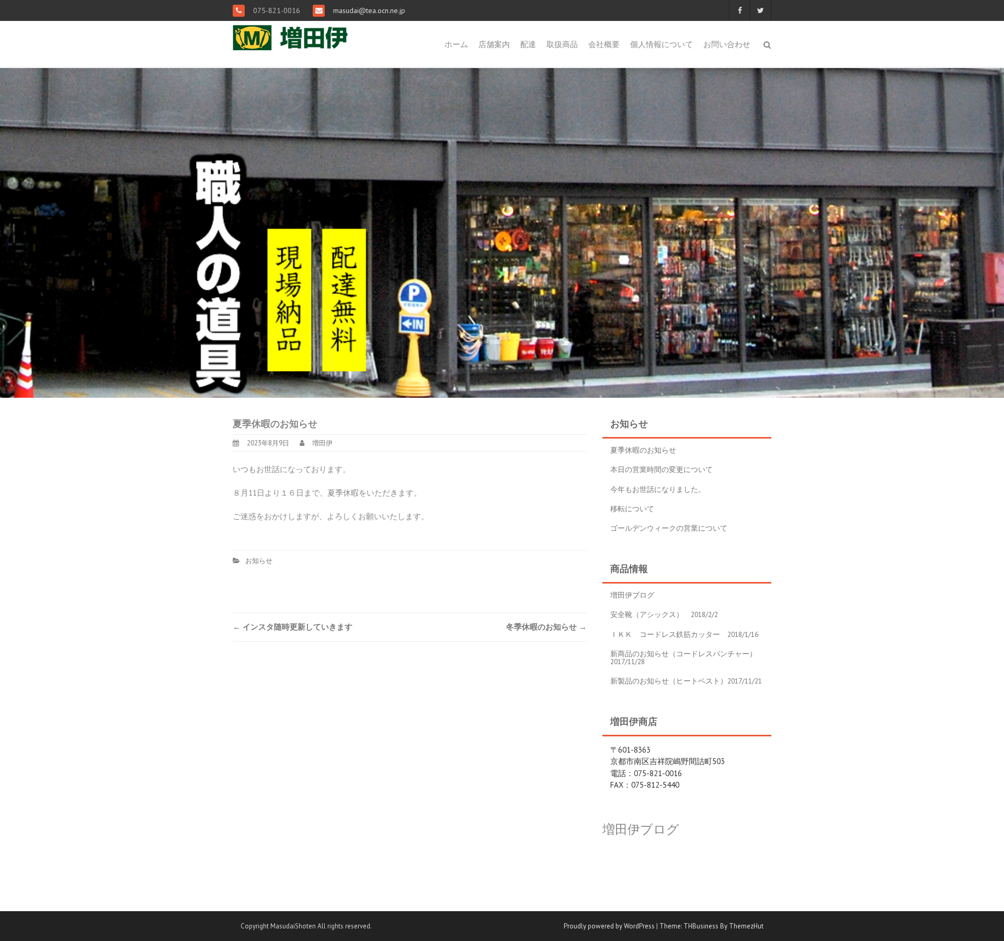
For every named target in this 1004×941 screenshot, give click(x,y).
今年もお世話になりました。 (657, 489)
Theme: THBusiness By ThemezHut (711, 926)
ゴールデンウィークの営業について (668, 528)
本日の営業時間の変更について (661, 469)
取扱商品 (562, 44)
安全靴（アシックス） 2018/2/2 (664, 614)
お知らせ (258, 560)
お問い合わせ (726, 44)
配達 (528, 44)
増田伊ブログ (632, 595)
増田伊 (322, 443)
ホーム (456, 44)
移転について (632, 508)
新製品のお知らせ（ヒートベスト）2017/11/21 (686, 681)
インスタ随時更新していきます (292, 627)
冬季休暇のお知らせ (546, 627)
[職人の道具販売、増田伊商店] (299, 35)
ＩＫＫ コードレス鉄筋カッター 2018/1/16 (684, 634)
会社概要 (604, 44)
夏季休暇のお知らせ (643, 450)
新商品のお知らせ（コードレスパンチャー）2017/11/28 (683, 657)
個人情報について (661, 44)
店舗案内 (494, 44)
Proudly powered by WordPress (609, 926)
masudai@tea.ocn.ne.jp (368, 10)
